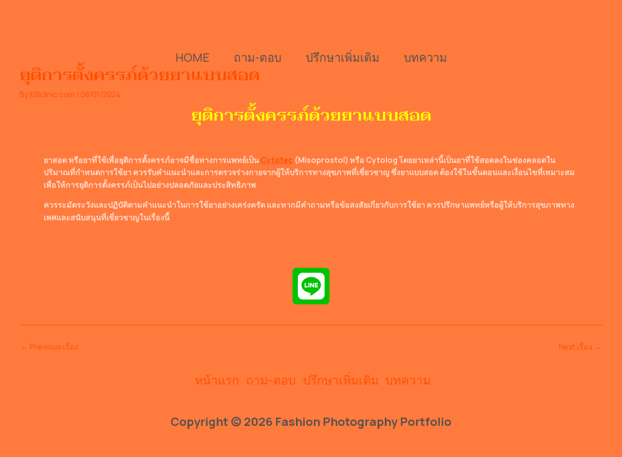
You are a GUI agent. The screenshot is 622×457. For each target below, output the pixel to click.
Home (192, 57)
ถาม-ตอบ (257, 57)
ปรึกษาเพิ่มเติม (343, 57)
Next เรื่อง (580, 347)
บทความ (425, 57)
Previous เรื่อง (49, 347)
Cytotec (276, 160)
